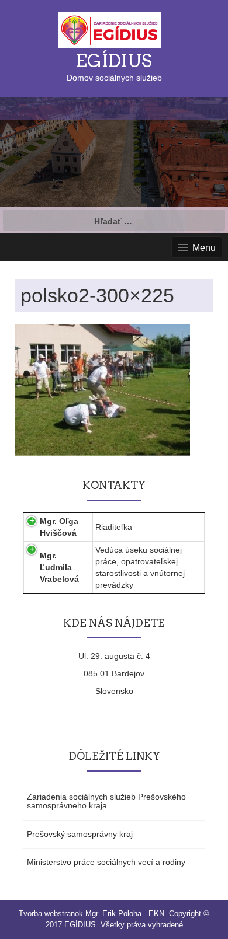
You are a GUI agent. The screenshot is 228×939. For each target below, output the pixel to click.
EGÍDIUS (114, 60)
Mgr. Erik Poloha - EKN (124, 913)
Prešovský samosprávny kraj (80, 834)
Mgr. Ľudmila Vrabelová (59, 567)
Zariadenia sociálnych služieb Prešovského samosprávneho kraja (106, 801)
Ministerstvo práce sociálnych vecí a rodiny (106, 862)
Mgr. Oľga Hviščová (59, 526)
